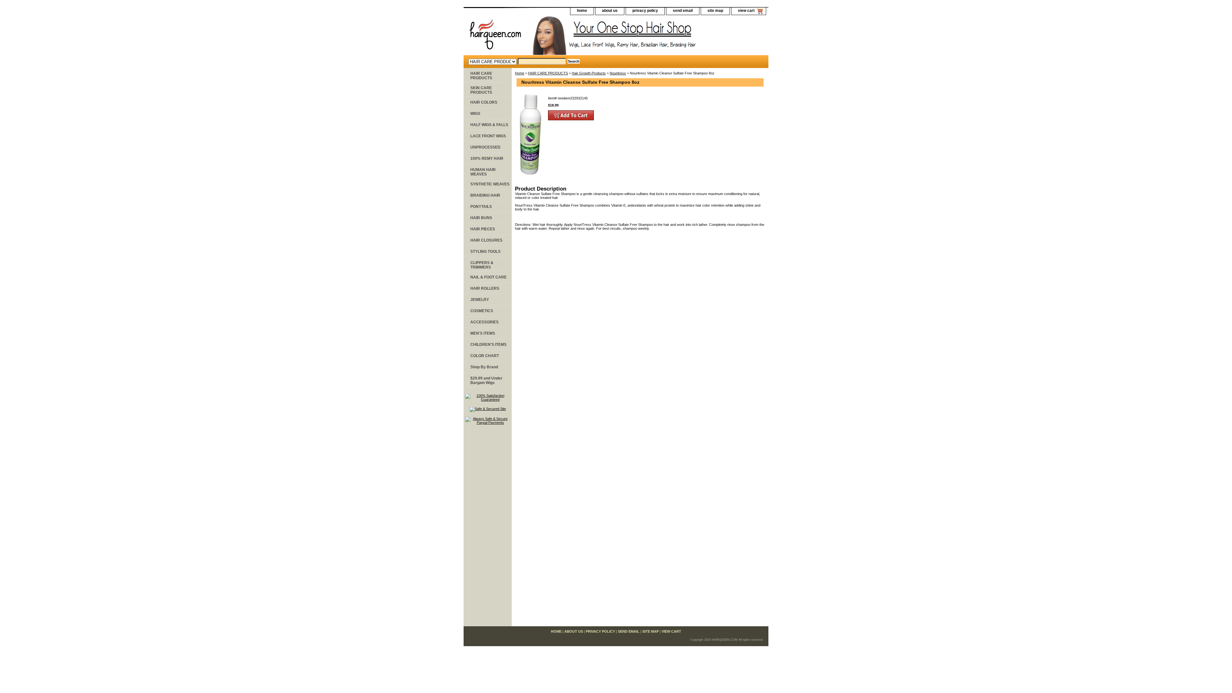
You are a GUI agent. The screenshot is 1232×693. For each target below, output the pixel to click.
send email (683, 10)
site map (715, 10)
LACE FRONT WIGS (488, 136)
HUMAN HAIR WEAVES (483, 171)
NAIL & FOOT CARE (488, 277)
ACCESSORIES (484, 322)
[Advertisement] (487, 528)
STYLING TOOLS (485, 251)
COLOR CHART (484, 356)
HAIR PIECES (482, 229)
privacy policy (645, 10)
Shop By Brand (484, 367)
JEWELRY (479, 299)
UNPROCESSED (485, 147)
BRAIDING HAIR (485, 195)
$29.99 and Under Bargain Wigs (486, 380)
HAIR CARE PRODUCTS (548, 73)
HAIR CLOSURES (486, 240)
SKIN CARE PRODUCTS (481, 90)
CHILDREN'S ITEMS (488, 344)
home (582, 10)
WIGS (475, 113)
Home (519, 73)
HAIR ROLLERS (484, 288)
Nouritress (618, 73)
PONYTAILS (481, 206)
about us (610, 10)
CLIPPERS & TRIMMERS (481, 265)
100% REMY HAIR (486, 158)
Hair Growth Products (589, 73)
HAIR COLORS (483, 102)
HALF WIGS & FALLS (489, 125)
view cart (746, 10)
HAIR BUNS (481, 218)
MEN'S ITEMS (482, 333)
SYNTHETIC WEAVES (489, 184)
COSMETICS (481, 311)
